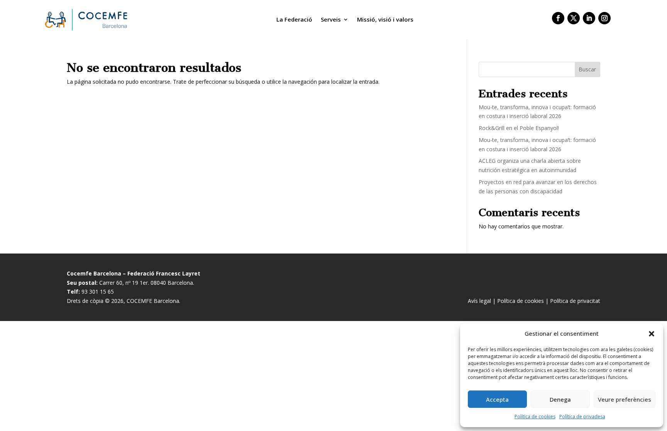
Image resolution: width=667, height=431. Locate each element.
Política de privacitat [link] (575, 300)
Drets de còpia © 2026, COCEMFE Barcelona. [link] (123, 300)
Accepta (497, 399)
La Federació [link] (294, 19)
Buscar (587, 69)
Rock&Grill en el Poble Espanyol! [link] (519, 128)
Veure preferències (624, 399)
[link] (85, 19)
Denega (560, 399)
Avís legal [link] (479, 300)
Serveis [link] (331, 19)
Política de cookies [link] (535, 416)
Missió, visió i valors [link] (385, 19)
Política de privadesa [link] (582, 416)
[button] (651, 334)
